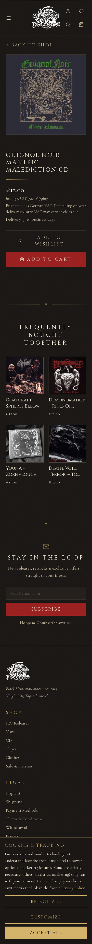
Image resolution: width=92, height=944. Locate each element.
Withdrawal (16, 827)
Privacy (12, 836)
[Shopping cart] (81, 24)
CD (9, 740)
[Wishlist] (81, 11)
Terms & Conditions (24, 818)
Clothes (13, 757)
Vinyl (10, 731)
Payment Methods (22, 810)
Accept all (46, 933)
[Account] (68, 11)
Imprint (13, 793)
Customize (46, 917)
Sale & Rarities (19, 766)
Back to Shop (32, 45)
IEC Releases (17, 723)
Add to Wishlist (49, 240)
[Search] (68, 24)
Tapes (11, 749)
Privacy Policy (72, 887)
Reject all (46, 901)
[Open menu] (8, 18)
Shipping (14, 801)
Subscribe (46, 609)
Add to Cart (49, 259)
